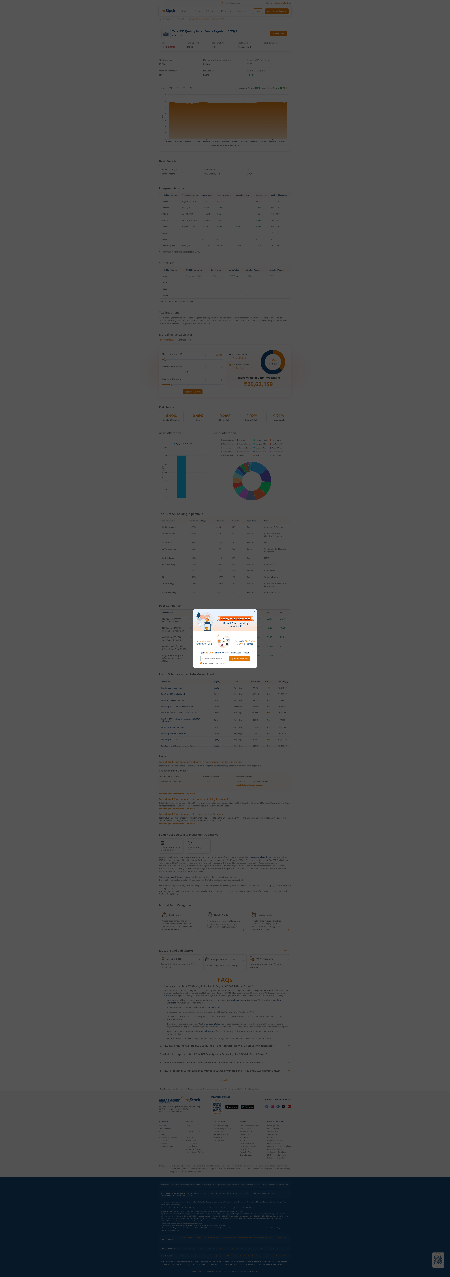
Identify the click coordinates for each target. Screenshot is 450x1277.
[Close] (254, 611)
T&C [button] (224, 663)
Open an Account (239, 658)
